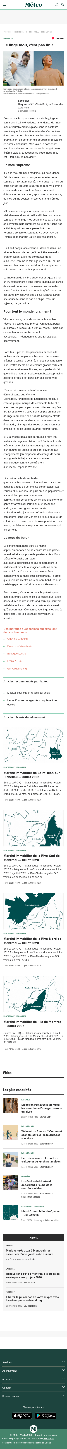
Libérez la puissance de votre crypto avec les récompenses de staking (32, 1298)
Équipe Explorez (30, 1305)
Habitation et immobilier (14, 767)
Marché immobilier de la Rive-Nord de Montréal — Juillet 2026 (32, 940)
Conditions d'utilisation (31, 1442)
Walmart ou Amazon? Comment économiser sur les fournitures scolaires (41, 1134)
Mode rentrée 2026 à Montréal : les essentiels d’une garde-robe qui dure (41, 1107)
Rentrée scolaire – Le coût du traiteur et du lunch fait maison (41, 1159)
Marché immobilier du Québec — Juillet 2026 (40, 1213)
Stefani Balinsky (46, 1143)
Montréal (25, 1176)
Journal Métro (46, 1116)
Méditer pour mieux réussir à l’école (28, 692)
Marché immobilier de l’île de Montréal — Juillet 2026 (32, 1023)
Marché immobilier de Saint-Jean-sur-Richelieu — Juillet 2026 (32, 774)
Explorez (25, 1099)
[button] (4, 5)
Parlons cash (27, 1126)
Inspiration (19, 32)
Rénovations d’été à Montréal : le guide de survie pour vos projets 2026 (33, 1275)
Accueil (7, 32)
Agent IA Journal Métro (31, 799)
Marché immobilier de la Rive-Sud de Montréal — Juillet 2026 (31, 857)
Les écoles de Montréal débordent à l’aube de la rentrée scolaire (36, 1184)
